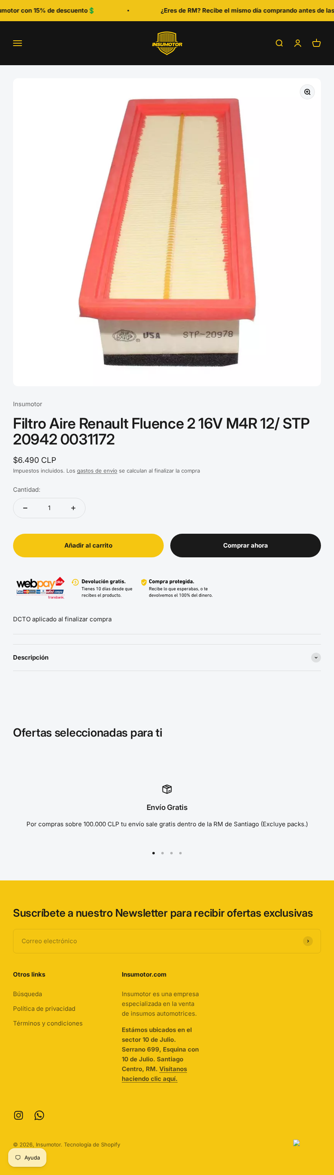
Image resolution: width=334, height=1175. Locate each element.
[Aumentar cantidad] (73, 508)
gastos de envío (97, 470)
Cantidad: (26, 489)
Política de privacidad (44, 1008)
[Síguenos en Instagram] (18, 1115)
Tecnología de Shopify (92, 1144)
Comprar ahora (245, 545)
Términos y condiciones (48, 1023)
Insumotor (27, 404)
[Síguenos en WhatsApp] (39, 1115)
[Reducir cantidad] (25, 508)
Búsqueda (27, 994)
